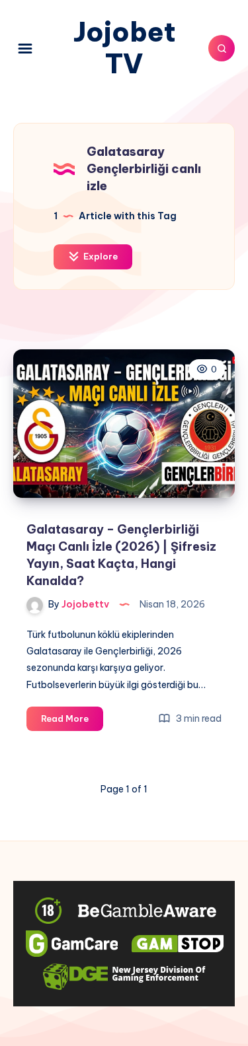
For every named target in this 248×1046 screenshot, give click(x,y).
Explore (99, 256)
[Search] (221, 48)
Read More (72, 722)
